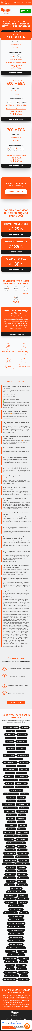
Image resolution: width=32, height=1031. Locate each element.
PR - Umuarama (21, 968)
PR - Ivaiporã (11, 829)
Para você (2, 2)
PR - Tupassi (10, 968)
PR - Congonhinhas (22, 776)
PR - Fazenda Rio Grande (11, 794)
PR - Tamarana (23, 958)
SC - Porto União (23, 979)
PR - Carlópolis (24, 762)
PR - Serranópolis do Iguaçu (16, 954)
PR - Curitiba (24, 780)
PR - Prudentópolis (10, 895)
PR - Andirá (25, 727)
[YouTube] (24, 1020)
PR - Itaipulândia (11, 825)
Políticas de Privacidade (15, 1023)
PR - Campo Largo (9, 755)
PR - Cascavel (11, 766)
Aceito (9, 1027)
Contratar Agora (16, 119)
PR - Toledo (10, 965)
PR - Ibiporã (10, 818)
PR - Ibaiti (22, 815)
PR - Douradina (8, 787)
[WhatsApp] (7, 1020)
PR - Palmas (22, 867)
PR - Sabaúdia (24, 913)
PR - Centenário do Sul (10, 769)
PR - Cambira (21, 748)
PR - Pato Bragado (9, 878)
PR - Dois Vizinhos (21, 783)
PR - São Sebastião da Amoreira (16, 947)
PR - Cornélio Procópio (11, 780)
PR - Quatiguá (22, 895)
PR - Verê (24, 975)
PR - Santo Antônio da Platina (16, 927)
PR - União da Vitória (10, 972)
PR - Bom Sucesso (22, 745)
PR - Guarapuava (22, 811)
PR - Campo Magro (23, 755)
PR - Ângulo (10, 731)
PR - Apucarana (10, 734)
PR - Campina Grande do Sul (16, 752)
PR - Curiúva (9, 783)
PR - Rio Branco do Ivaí (10, 913)
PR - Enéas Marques (16, 790)
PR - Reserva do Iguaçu (16, 906)
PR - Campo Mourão (16, 759)
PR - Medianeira (23, 853)
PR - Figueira (11, 797)
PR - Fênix (24, 794)
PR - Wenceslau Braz (9, 979)
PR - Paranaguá (10, 874)
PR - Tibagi (23, 961)
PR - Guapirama (10, 811)
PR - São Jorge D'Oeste (16, 934)
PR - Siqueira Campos (10, 958)
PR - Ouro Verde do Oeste (21, 864)
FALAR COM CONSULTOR (16, 334)
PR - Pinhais (11, 881)
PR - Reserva (23, 902)
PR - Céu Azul (24, 769)
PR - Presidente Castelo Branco (16, 892)
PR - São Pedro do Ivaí (16, 944)
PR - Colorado (9, 776)
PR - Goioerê (24, 808)
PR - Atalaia (10, 741)
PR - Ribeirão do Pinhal (16, 909)
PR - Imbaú (11, 822)
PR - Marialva (10, 846)
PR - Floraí (21, 797)
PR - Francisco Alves (23, 804)
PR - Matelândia (10, 850)
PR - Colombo (21, 773)
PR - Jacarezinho (8, 832)
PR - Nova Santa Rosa (10, 860)
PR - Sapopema (11, 951)
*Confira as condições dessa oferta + (16, 109)
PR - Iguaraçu (21, 818)
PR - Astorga (22, 738)
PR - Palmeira (10, 871)
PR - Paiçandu (10, 867)
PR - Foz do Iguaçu (8, 804)
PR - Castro (22, 766)
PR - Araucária (10, 738)
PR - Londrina (9, 839)
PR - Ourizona (7, 864)
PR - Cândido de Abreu (10, 762)
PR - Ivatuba (21, 829)
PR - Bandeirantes (9, 745)
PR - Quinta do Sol (10, 902)
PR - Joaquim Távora (11, 836)
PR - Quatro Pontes (23, 899)
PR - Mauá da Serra (10, 853)
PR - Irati (21, 822)
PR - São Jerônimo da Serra (16, 930)
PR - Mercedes (8, 857)
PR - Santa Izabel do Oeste (16, 920)
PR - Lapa (23, 836)
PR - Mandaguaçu (21, 839)
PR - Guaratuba (11, 815)
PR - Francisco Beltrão (10, 808)
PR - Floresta (11, 801)
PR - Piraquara (9, 885)
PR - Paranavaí (22, 874)
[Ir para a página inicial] (7, 11)
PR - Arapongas (22, 734)
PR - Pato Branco (23, 878)
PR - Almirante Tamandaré (11, 727)
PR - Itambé (22, 825)
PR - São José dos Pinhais (16, 940)
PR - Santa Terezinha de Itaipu (16, 923)
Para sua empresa (7, 2)
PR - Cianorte (10, 773)
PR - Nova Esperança (22, 857)
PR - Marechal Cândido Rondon (16, 843)
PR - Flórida (21, 801)
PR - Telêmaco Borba (11, 961)
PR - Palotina (21, 871)
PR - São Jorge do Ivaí (16, 937)
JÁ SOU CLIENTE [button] (16, 702)
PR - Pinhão (21, 881)
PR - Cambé (11, 748)
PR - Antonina (21, 731)
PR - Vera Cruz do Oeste (11, 975)
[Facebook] (11, 1020)
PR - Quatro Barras (9, 899)
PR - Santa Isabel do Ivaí (16, 916)
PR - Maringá (21, 846)
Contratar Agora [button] (16, 234)
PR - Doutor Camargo (22, 787)
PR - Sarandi (22, 951)
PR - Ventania (23, 972)
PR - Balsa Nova (21, 741)
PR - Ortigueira (23, 860)
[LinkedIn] (20, 1020)
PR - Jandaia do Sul (23, 832)
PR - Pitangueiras (21, 885)
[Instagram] (16, 1020)
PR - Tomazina (21, 965)
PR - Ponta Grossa (16, 888)
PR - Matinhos (22, 850)
